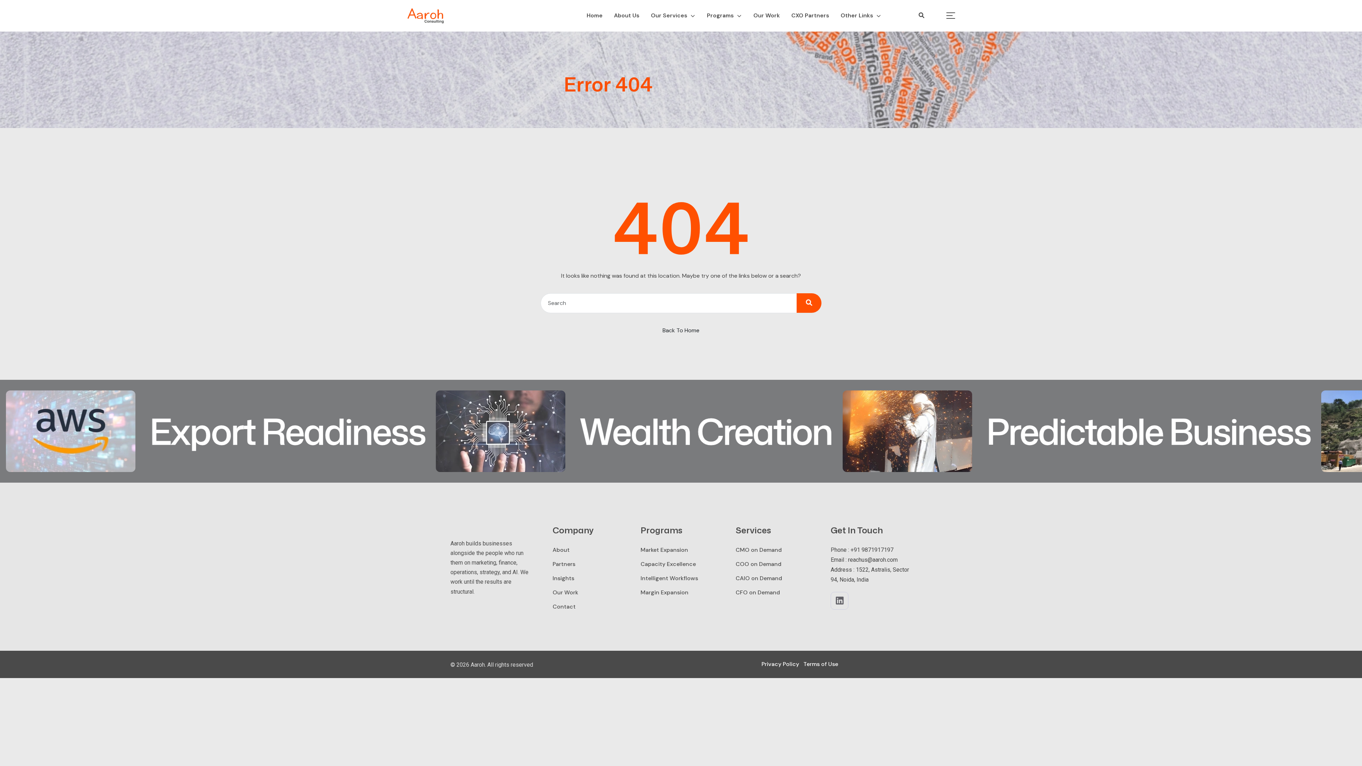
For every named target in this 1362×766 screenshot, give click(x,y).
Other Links (857, 15)
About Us (627, 15)
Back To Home (681, 330)
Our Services (669, 15)
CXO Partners (810, 15)
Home (595, 15)
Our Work (766, 15)
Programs (720, 15)
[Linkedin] (839, 601)
